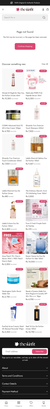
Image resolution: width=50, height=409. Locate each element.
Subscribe (39, 351)
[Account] (43, 9)
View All (45, 64)
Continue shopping (25, 46)
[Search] (44, 17)
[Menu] (3, 9)
